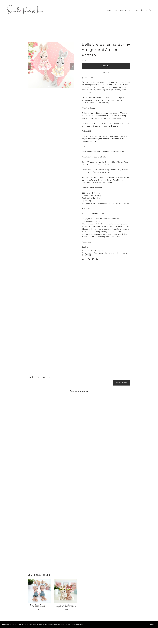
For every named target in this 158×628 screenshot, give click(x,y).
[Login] (146, 10)
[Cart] (150, 10)
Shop (115, 10)
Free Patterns (125, 10)
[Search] (142, 10)
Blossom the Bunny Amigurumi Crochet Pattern (65, 606)
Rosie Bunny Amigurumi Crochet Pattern (39, 606)
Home (109, 10)
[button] (29, 66)
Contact (135, 10)
